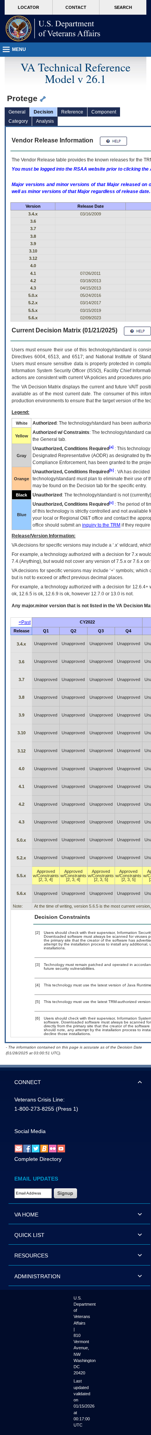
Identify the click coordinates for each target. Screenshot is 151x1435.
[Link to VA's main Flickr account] (52, 1148)
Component (103, 112)
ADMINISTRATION (37, 1276)
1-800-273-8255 (34, 1109)
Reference (72, 112)
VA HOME (26, 1214)
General (17, 112)
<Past (25, 622)
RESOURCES (31, 1255)
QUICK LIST (29, 1235)
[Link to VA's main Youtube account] (61, 1148)
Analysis (45, 121)
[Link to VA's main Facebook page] (27, 1148)
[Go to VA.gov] (53, 28)
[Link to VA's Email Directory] (18, 1148)
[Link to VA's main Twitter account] (35, 1148)
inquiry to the (101, 525)
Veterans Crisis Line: (39, 1099)
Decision (43, 112)
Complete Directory (38, 1159)
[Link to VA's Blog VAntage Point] (44, 1148)
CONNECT (27, 1082)
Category (18, 121)
